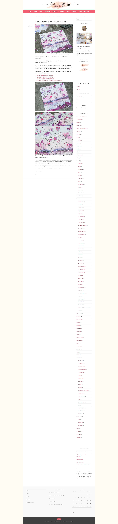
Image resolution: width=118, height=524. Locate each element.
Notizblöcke (79, 328)
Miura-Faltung (80, 260)
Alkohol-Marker (80, 360)
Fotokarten (80, 163)
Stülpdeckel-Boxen (80, 459)
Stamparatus (79, 346)
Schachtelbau (80, 425)
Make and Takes (79, 319)
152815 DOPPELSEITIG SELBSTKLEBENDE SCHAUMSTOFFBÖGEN (49, 80)
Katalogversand (79, 313)
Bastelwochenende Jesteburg (82, 128)
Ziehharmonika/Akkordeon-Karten (84, 307)
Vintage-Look (80, 413)
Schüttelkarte (80, 281)
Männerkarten (80, 254)
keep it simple (80, 249)
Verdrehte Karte (80, 304)
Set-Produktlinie (79, 340)
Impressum (74, 11)
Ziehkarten (80, 310)
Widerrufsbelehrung (80, 96)
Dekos (78, 137)
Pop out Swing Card (81, 269)
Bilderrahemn (79, 131)
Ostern (79, 181)
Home (30, 11)
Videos (40, 11)
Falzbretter (80, 387)
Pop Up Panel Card (81, 272)
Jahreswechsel (79, 154)
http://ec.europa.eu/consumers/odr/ (83, 477)
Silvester (78, 343)
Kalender (78, 157)
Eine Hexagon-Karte (80, 462)
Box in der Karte (81, 216)
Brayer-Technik (80, 378)
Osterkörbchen (80, 422)
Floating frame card (81, 231)
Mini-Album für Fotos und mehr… (82, 451)
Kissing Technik (80, 393)
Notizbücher (79, 331)
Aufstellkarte (80, 207)
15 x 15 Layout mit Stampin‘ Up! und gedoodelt (51, 22)
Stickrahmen (79, 349)
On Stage (78, 334)
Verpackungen (79, 416)
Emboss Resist (80, 381)
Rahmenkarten (80, 275)
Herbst (79, 172)
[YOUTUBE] (60, 519)
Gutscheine (78, 149)
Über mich (62, 11)
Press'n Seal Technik (81, 402)
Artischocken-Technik (81, 366)
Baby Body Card (81, 210)
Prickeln (79, 404)
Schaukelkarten (80, 278)
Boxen (79, 419)
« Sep (73, 512)
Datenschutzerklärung (84, 11)
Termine (35, 11)
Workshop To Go (79, 431)
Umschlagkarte (80, 302)
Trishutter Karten (81, 290)
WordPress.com (70, 521)
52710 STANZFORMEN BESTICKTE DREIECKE (45, 78)
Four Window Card (81, 234)
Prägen (79, 399)
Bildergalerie (47, 11)
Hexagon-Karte (80, 243)
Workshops (78, 434)
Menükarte (80, 257)
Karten (78, 160)
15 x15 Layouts (79, 119)
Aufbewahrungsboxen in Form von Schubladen (57, 495)
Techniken (78, 357)
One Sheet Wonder (81, 396)
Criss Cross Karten (81, 222)
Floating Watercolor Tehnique (83, 390)
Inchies (78, 152)
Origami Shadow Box (81, 266)
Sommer (79, 187)
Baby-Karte (80, 213)
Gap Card (79, 237)
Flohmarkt (55, 11)
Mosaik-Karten (80, 263)
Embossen (80, 384)
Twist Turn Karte (80, 299)
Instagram (78, 86)
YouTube (78, 89)
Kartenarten (79, 199)
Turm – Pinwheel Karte (82, 293)
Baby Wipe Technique (82, 369)
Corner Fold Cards (81, 219)
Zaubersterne (79, 437)
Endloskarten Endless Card (82, 225)
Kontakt (68, 11)
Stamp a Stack (80, 190)
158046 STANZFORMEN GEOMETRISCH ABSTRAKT (46, 77)
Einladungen (79, 143)
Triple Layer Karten (81, 287)
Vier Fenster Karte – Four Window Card (83, 465)
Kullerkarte (80, 251)
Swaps (78, 352)
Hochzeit (79, 175)
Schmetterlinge (80, 184)
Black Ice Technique (81, 372)
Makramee (78, 322)
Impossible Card (81, 246)
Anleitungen (79, 125)
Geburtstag (80, 169)
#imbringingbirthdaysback (81, 116)
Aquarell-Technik (81, 363)
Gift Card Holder (81, 240)
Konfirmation (80, 178)
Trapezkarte (80, 284)
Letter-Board (79, 316)
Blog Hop (78, 134)
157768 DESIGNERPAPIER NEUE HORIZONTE (44, 75)
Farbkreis (79, 140)
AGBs (77, 99)
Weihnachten (80, 193)
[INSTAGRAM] (58, 519)
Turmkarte (79, 296)
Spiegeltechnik (80, 410)
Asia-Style (79, 204)
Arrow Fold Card (81, 201)
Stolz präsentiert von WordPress (51, 521)
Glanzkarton (79, 146)
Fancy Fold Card (81, 228)
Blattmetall (80, 375)
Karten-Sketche (79, 196)
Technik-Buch (79, 354)
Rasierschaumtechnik (81, 407)
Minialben (78, 325)
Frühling (79, 166)
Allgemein (78, 122)
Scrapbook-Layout (80, 337)
